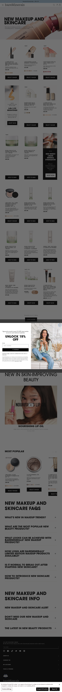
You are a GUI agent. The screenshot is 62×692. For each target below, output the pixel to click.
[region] (31, 687)
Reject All (54, 689)
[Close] (59, 684)
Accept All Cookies (42, 689)
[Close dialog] (59, 325)
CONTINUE (15, 349)
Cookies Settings (6, 689)
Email (3, 343)
